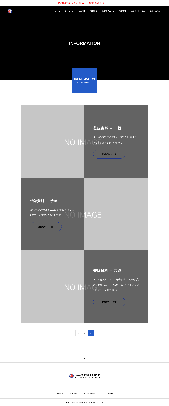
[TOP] (84, 358)
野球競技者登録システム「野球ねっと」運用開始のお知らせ (81, 3)
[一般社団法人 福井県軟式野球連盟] (23, 11)
